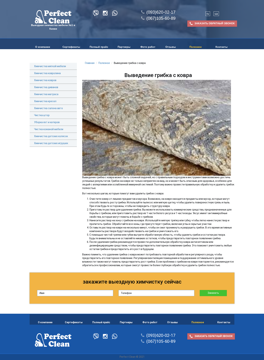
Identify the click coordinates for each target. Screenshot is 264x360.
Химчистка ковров (45, 80)
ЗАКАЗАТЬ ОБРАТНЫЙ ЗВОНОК (214, 23)
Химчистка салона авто (48, 108)
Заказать (213, 292)
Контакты (222, 46)
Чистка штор (42, 115)
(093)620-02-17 (160, 12)
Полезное (195, 46)
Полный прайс (99, 46)
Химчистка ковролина (47, 73)
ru (208, 13)
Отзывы (170, 46)
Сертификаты (71, 46)
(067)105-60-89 (160, 18)
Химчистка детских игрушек (51, 143)
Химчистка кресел (45, 101)
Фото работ (147, 46)
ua (216, 13)
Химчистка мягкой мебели (50, 66)
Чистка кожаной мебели (48, 129)
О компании (42, 46)
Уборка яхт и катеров (47, 122)
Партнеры (124, 46)
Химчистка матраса (46, 94)
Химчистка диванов (46, 87)
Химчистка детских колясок (51, 136)
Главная (89, 63)
